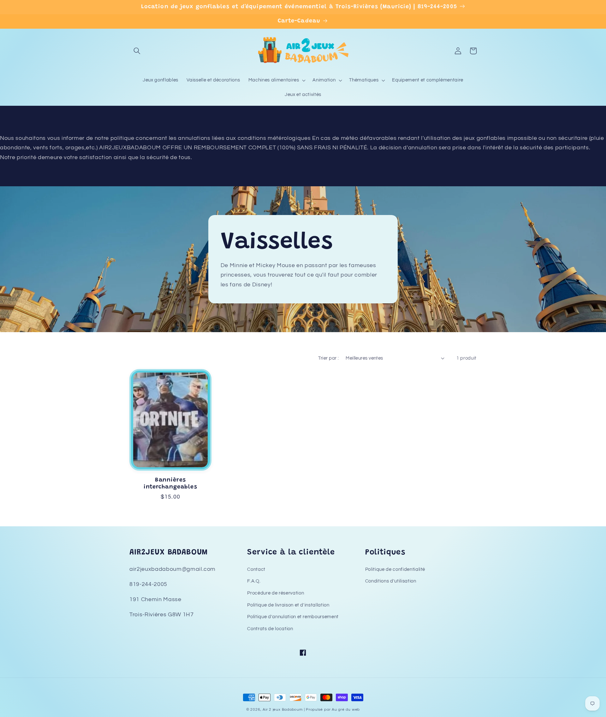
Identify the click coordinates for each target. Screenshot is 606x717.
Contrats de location (270, 628)
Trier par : (328, 358)
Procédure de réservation (275, 592)
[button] (137, 50)
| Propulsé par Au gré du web (332, 710)
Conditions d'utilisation (390, 580)
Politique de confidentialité (395, 569)
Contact (256, 569)
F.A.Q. (253, 580)
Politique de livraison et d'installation (288, 604)
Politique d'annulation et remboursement (293, 616)
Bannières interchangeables (170, 483)
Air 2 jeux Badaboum (283, 710)
